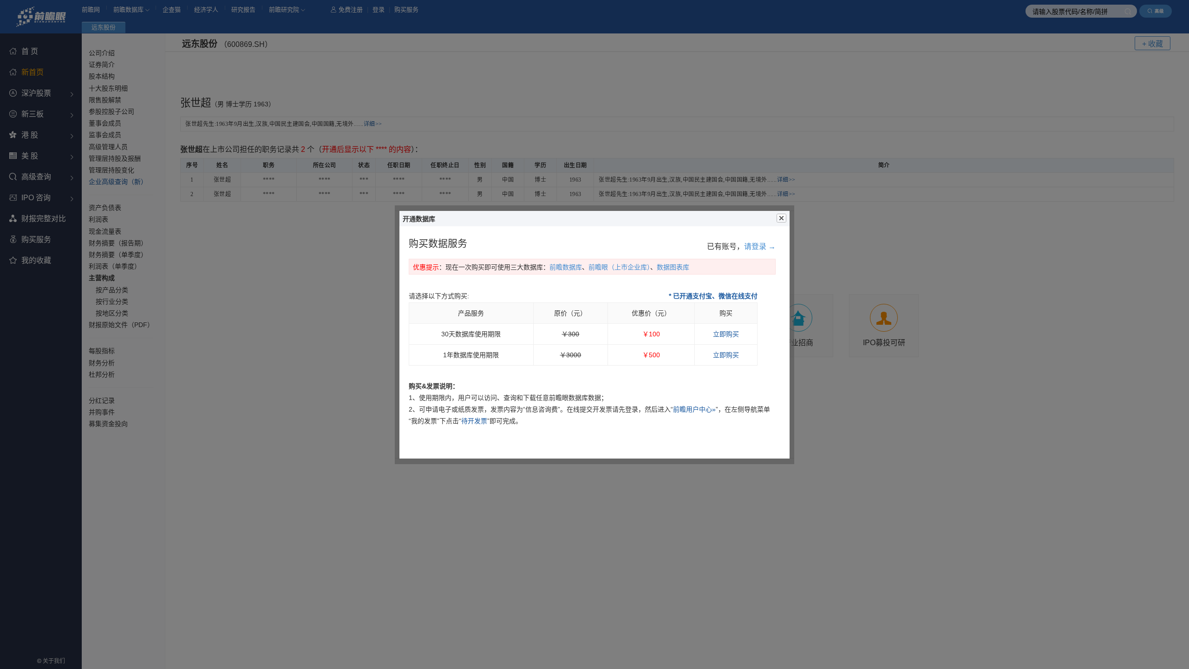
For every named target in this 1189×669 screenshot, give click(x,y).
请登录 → (760, 246)
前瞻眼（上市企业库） (619, 267)
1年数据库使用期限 (471, 355)
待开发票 (474, 421)
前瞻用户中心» (694, 409)
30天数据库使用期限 (471, 334)
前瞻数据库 (565, 267)
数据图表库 (673, 267)
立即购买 (726, 334)
